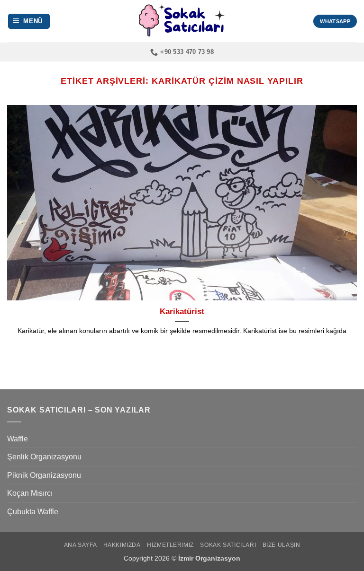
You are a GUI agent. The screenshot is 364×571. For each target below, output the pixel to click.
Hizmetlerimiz (170, 545)
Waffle (17, 439)
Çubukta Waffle (32, 512)
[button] (29, 21)
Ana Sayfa (80, 545)
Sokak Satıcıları (228, 545)
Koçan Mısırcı (30, 493)
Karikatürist (182, 311)
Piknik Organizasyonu (44, 475)
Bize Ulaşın (281, 545)
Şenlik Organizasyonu (44, 457)
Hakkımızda (122, 545)
